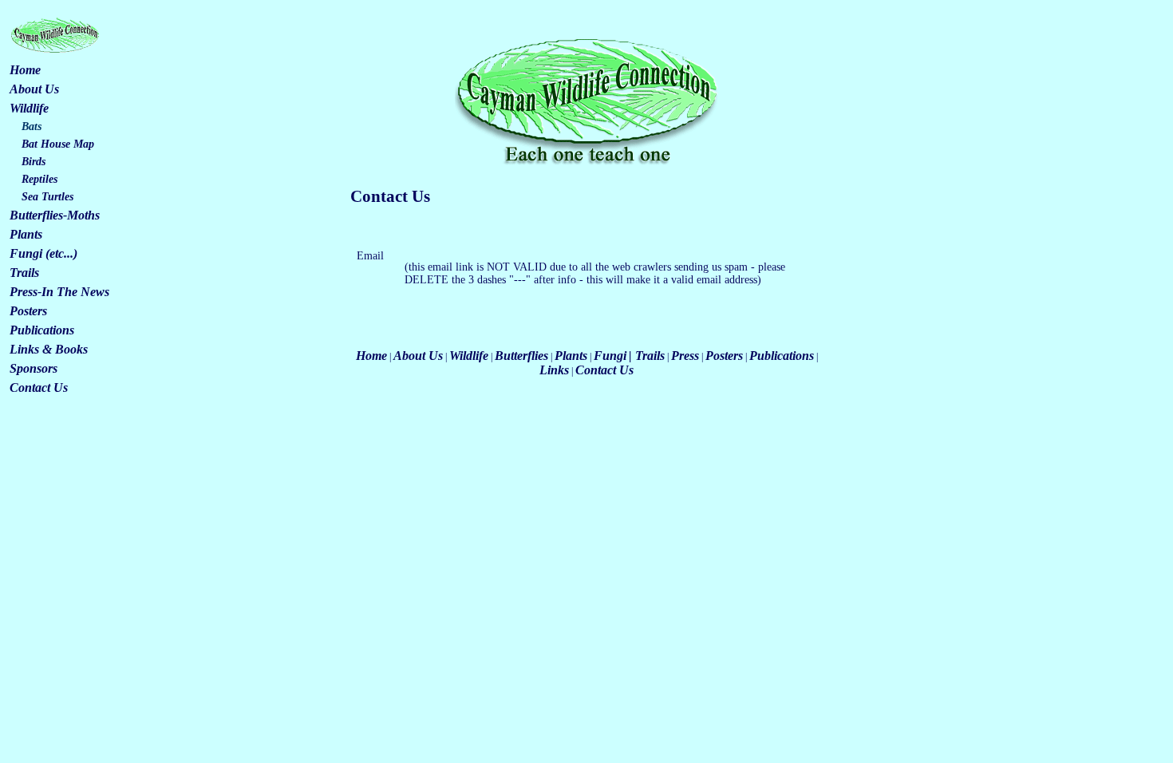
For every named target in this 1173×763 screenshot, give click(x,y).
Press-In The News (59, 291)
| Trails (647, 355)
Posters (28, 311)
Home (25, 70)
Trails (24, 272)
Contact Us (39, 387)
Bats (31, 126)
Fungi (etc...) (43, 253)
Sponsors (33, 368)
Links (554, 370)
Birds (33, 162)
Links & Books (49, 349)
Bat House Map (58, 144)
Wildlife (29, 108)
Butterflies (521, 355)
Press (685, 355)
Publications (42, 330)
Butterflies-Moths (55, 215)
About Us (34, 89)
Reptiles (39, 179)
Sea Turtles (47, 197)
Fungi (610, 355)
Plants (26, 234)
